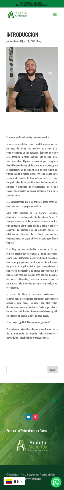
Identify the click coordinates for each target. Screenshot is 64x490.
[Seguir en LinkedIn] (28, 417)
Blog (39, 41)
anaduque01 (16, 41)
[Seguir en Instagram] (35, 417)
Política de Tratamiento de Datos (27, 430)
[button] (56, 482)
